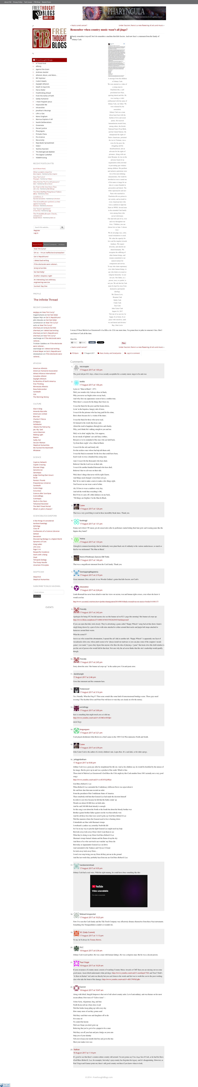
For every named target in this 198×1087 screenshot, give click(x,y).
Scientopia (37, 498)
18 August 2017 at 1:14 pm (84, 1053)
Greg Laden (37, 544)
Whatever (37, 450)
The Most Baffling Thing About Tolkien (47, 192)
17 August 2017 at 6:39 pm (91, 747)
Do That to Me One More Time (45, 187)
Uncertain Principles (41, 565)
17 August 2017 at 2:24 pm (91, 590)
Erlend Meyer (38, 351)
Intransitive (40, 107)
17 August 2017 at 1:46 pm (91, 560)
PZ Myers (49, 179)
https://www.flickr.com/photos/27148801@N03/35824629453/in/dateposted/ (101, 620)
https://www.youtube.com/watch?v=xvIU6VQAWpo (92, 779)
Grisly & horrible (40, 268)
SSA (34, 394)
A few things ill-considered (43, 521)
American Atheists (40, 368)
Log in (36, 233)
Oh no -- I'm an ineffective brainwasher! (49, 253)
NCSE (35, 478)
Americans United (40, 414)
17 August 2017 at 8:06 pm (84, 762)
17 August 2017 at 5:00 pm (91, 710)
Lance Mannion (39, 432)
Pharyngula (40, 131)
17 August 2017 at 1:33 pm (91, 542)
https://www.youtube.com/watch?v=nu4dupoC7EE (130, 973)
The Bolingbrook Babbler (45, 152)
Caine (82, 505)
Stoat (35, 557)
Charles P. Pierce (39, 419)
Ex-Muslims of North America (44, 381)
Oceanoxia (40, 125)
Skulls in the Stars (40, 501)
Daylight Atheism (42, 84)
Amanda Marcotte (40, 411)
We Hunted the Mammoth (43, 448)
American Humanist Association (45, 371)
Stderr (38, 146)
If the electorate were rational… (46, 264)
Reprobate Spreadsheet (45, 143)
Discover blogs (38, 467)
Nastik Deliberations (43, 122)
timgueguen (84, 729)
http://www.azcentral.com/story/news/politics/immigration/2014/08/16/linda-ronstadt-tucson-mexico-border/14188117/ (115, 601)
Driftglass (37, 422)
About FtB (7, 2)
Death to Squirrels (43, 87)
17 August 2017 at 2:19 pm (91, 575)
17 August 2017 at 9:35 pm (91, 868)
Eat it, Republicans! (41, 256)
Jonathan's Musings (43, 110)
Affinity (38, 66)
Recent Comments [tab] (50, 244)
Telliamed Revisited (40, 504)
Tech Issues (28, 2)
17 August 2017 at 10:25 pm (91, 917)
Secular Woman (39, 442)
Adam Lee (52, 217)
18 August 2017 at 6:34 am (91, 950)
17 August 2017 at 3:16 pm (91, 692)
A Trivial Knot (41, 63)
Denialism (37, 536)
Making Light (38, 435)
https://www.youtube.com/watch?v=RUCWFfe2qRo (121, 979)
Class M (36, 528)
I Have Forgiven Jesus (44, 102)
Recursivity (40, 140)
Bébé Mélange (50, 189)
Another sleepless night (43, 276)
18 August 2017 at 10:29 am (91, 965)
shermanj (37, 328)
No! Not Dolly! (39, 272)
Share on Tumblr (92, 342)
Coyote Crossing (39, 465)
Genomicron (38, 470)
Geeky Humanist (42, 99)
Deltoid (36, 534)
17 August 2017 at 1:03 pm (91, 370)
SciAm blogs (38, 488)
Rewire (35, 437)
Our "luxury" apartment (41, 209)
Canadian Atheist (39, 376)
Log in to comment (133, 353)
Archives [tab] (62, 244)
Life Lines (36, 547)
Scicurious (37, 491)
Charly (46, 194)
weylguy (36, 312)
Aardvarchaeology (40, 523)
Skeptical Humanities (41, 445)
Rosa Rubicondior (40, 389)
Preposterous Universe (42, 483)
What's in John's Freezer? (42, 509)
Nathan (77, 1049)
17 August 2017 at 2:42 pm (91, 612)
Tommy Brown (95, 939)
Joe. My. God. (38, 429)
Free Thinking (38, 384)
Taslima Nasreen (42, 149)
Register (37, 230)
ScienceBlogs (38, 496)
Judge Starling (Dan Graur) (43, 475)
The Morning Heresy (41, 397)
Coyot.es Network (40, 462)
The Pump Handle (40, 562)
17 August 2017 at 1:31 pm (91, 524)
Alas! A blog (37, 409)
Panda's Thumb (39, 480)
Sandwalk (37, 392)
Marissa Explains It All (44, 119)
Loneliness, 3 (38, 197)
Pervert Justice (41, 128)
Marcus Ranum (48, 184)
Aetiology (36, 526)
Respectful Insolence (41, 552)
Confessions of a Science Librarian (46, 531)
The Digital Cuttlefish (44, 155)
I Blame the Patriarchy (41, 427)
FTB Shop (37, 2)
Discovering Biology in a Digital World (47, 539)
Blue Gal (36, 416)
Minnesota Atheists (40, 386)
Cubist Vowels (41, 81)
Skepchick (37, 577)
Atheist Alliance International (44, 373)
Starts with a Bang (40, 555)
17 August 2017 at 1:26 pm (91, 509)
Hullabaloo (37, 424)
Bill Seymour (40, 78)
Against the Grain (42, 69)
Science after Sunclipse (42, 493)
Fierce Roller (40, 90)
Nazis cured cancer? (79, 25)
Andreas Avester (42, 72)
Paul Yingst (84, 962)
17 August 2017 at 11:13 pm (91, 935)
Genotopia (37, 472)
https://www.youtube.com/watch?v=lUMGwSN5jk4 (92, 717)
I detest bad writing (41, 260)
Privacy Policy (17, 2)
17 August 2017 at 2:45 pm (91, 662)
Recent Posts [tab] (37, 244)
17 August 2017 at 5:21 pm (91, 732)
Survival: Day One (40, 286)
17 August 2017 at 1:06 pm (91, 385)
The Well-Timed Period (42, 506)
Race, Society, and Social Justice (110, 353)
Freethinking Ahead (43, 93)
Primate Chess (41, 134)
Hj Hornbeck (56, 198)
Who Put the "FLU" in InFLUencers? (46, 182)
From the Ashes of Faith (45, 96)
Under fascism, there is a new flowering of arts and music (141, 25)
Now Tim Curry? (39, 177)
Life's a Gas (40, 113)
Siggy (49, 210)
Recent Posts (46, 2)
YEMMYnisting (41, 158)
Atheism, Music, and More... (46, 75)
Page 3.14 (37, 549)
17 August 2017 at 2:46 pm (84, 677)
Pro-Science (40, 137)
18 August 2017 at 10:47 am (91, 990)
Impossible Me (41, 105)
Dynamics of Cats (39, 541)
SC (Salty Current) (87, 932)
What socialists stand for (42, 172)
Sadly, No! (37, 440)
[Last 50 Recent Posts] (39, 168)
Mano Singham (41, 116)
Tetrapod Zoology (40, 560)
